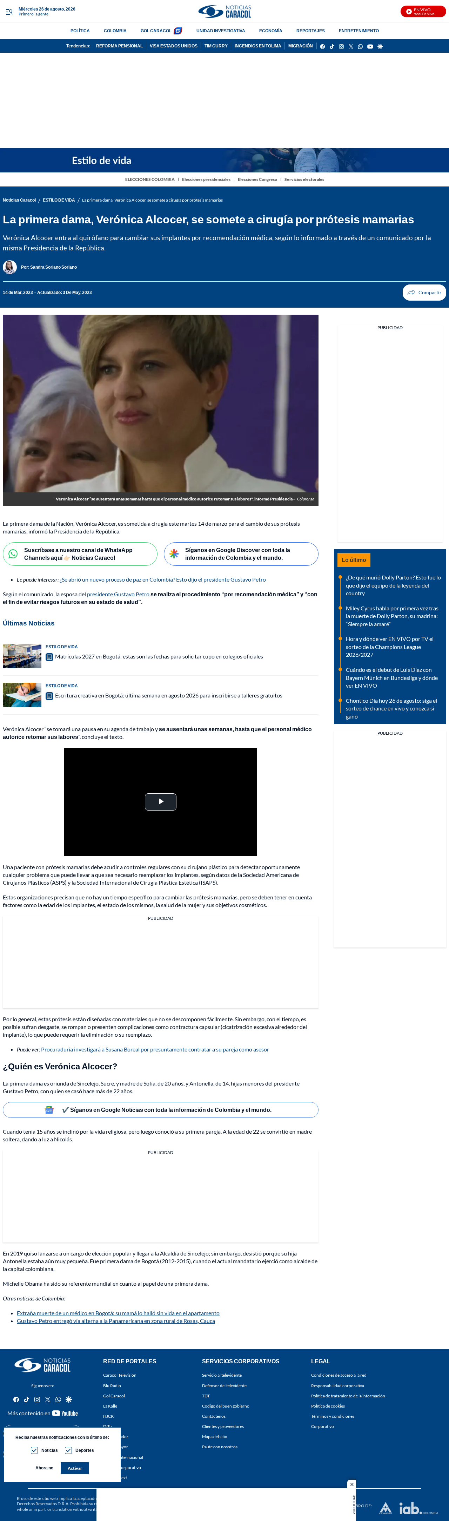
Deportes (84, 1450)
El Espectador (115, 1437)
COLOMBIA (115, 30)
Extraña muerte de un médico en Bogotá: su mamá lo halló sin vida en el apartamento (118, 1313)
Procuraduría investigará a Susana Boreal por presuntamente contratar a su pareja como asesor (155, 1049)
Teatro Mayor (115, 1447)
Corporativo (322, 1426)
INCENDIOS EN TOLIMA (258, 45)
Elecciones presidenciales (206, 179)
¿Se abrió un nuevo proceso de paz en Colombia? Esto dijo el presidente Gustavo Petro (163, 579)
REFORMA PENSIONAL (119, 45)
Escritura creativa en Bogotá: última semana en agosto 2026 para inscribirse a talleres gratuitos (168, 695)
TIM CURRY (216, 45)
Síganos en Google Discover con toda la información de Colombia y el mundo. (237, 553)
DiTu (107, 1426)
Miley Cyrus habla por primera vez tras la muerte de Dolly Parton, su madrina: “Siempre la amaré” (392, 616)
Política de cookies (328, 1406)
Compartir (424, 292)
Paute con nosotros (219, 1447)
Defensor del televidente (224, 1385)
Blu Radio (112, 1385)
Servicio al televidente (222, 1375)
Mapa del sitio (214, 1437)
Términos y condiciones (332, 1416)
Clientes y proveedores (223, 1426)
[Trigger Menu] (9, 11)
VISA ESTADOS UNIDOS (173, 45)
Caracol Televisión (119, 1375)
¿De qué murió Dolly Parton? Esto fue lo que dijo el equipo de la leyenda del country (393, 585)
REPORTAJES (310, 30)
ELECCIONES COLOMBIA (150, 179)
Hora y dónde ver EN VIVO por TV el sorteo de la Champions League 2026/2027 (390, 646)
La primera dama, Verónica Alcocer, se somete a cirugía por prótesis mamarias (152, 200)
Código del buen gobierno (225, 1406)
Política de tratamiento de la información (348, 1395)
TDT (206, 1395)
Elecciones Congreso (257, 179)
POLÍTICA (80, 30)
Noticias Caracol (19, 200)
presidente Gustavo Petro (118, 594)
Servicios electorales (304, 179)
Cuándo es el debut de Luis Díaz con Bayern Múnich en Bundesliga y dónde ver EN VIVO (392, 677)
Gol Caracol (114, 1395)
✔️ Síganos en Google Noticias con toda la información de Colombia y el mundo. (167, 1109)
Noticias (49, 1450)
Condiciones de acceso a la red (339, 1375)
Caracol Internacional (123, 1457)
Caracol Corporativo (122, 1467)
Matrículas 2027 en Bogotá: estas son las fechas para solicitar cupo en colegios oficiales (159, 656)
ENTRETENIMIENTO (359, 30)
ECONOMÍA (270, 30)
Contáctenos (214, 1416)
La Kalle (110, 1406)
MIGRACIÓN (300, 45)
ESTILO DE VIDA (59, 200)
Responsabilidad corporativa (337, 1385)
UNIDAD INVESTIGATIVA (220, 30)
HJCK (108, 1416)
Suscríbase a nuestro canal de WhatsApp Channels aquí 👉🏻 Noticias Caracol (78, 553)
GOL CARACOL (156, 30)
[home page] (224, 11)
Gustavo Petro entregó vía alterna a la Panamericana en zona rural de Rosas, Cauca (116, 1320)
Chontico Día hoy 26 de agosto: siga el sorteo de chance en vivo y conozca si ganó (391, 708)
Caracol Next (115, 1477)
